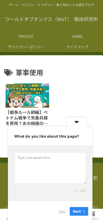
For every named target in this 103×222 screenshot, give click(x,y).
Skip (62, 211)
